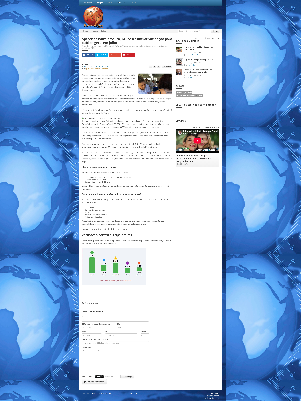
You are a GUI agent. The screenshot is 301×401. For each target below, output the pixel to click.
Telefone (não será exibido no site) (95, 339)
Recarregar (127, 377)
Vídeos (110, 3)
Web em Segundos (212, 398)
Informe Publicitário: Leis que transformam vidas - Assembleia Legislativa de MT (194, 158)
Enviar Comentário (95, 382)
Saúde (103, 31)
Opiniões (188, 40)
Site (118, 324)
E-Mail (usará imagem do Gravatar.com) (97, 324)
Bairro (84, 332)
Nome (85, 316)
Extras (121, 3)
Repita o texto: (88, 376)
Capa (86, 31)
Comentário (87, 347)
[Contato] (131, 393)
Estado (143, 332)
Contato (132, 3)
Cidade (107, 332)
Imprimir (168, 67)
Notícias (87, 3)
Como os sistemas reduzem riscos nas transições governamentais (199, 71)
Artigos (100, 3)
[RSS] (136, 393)
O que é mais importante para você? (199, 59)
